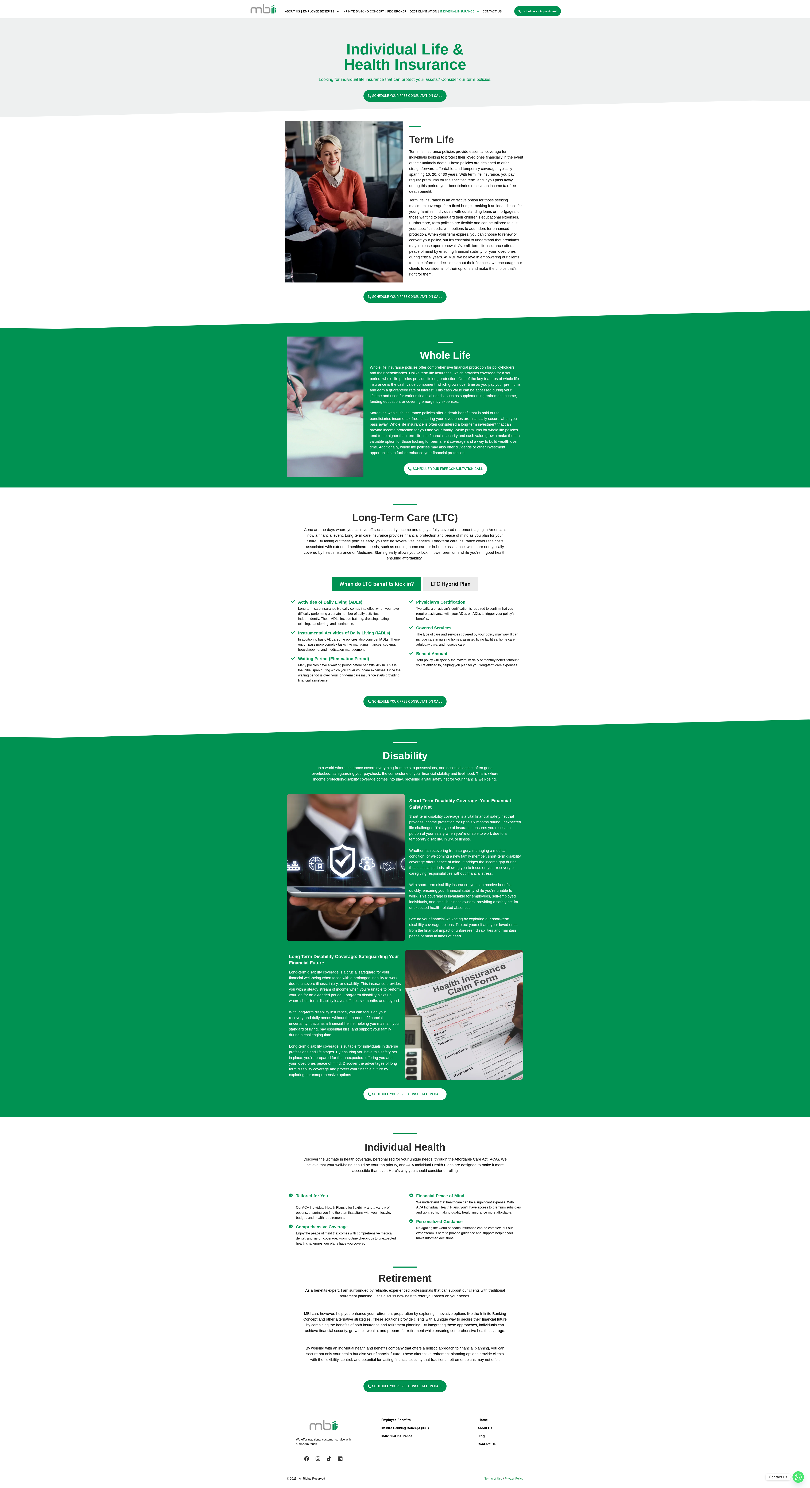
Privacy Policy (514, 1478)
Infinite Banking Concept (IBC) (405, 1428)
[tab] (376, 584)
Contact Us (487, 1444)
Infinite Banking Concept (363, 11)
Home (483, 1420)
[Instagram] (318, 1459)
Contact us (492, 11)
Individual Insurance (457, 11)
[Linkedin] (340, 1459)
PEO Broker (396, 11)
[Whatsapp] (798, 1477)
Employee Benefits (318, 11)
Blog (481, 1436)
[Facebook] (307, 1459)
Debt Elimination (423, 11)
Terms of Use (493, 1478)
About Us (292, 11)
